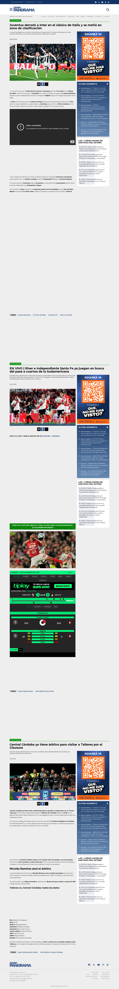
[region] (43, 159)
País (77, 16)
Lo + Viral (106, 16)
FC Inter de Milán (39, 315)
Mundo (83, 16)
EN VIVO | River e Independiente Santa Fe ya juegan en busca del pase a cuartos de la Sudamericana (93, 149)
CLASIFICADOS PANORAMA (17, 2)
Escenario (90, 16)
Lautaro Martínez (24, 315)
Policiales (51, 16)
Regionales (71, 16)
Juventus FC (53, 315)
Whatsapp (98, 16)
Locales (43, 16)
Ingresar (106, 7)
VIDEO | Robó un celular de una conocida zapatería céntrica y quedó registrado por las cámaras (92, 164)
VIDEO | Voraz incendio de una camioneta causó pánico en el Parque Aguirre (92, 181)
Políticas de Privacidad (17, 980)
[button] (11, 9)
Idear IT (65, 986)
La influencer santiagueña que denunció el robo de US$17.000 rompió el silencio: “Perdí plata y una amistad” (92, 156)
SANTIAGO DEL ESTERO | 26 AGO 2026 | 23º (21, 16)
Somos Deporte (61, 16)
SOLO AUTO (39, 2)
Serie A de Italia (66, 315)
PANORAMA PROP (30, 2)
